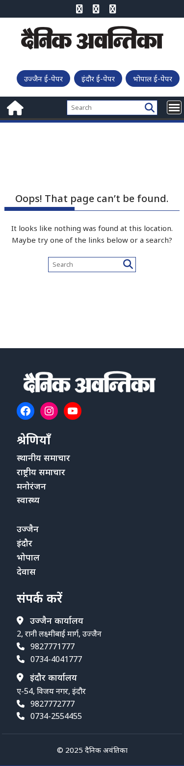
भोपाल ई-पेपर (152, 78)
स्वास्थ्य (28, 500)
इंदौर (24, 543)
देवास (26, 571)
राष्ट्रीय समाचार (41, 472)
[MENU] (174, 107)
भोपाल (28, 557)
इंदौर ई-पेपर (98, 78)
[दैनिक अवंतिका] (14, 106)
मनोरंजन (31, 486)
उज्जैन (28, 529)
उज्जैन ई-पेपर (43, 78)
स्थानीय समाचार (43, 457)
